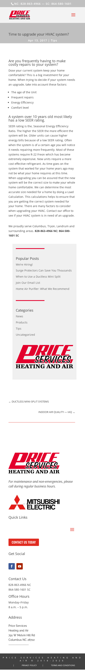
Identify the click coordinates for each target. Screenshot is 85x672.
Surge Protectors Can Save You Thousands (44, 270)
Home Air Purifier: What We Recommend (42, 289)
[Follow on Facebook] (11, 566)
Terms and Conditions (63, 665)
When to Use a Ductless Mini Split (38, 276)
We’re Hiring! (24, 264)
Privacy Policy (29, 665)
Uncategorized (25, 334)
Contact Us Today (24, 542)
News (19, 316)
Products (21, 322)
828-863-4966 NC (46, 231)
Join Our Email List (28, 283)
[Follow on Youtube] (19, 566)
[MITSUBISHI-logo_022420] (34, 508)
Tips (54, 40)
